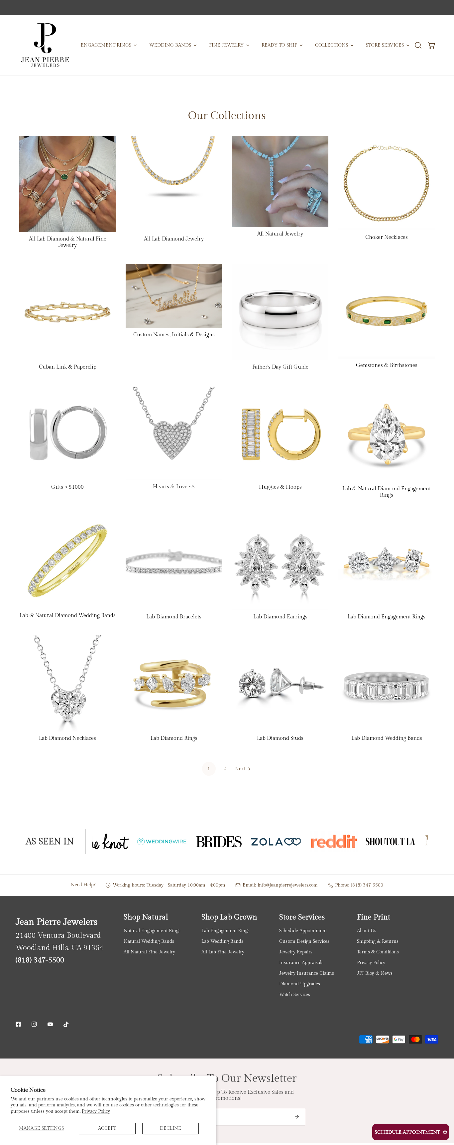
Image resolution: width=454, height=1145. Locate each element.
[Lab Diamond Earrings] (280, 561)
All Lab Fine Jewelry (222, 952)
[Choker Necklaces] (386, 183)
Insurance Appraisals (301, 962)
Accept (107, 1128)
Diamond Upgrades (299, 984)
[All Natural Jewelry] (280, 181)
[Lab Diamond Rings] (174, 683)
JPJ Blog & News (375, 973)
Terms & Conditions (378, 952)
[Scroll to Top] (442, 1110)
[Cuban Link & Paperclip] (67, 312)
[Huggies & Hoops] (280, 433)
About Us (366, 930)
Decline (170, 1128)
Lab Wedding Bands (222, 941)
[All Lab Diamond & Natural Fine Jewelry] (67, 184)
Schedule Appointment (303, 930)
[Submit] (296, 1117)
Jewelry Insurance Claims (306, 973)
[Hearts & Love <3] (174, 433)
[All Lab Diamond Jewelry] (174, 184)
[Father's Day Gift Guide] (280, 312)
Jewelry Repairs (295, 952)
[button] (432, 45)
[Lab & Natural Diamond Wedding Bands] (67, 560)
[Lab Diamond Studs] (280, 683)
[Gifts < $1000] (67, 433)
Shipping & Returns (377, 941)
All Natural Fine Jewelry (149, 952)
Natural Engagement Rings (152, 930)
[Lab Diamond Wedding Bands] (386, 683)
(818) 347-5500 (367, 885)
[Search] (418, 45)
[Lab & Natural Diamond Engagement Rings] (386, 434)
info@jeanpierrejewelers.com (288, 885)
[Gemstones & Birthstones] (386, 311)
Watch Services (294, 994)
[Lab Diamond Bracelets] (174, 561)
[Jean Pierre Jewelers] (45, 45)
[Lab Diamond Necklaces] (67, 683)
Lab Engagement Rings (225, 930)
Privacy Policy (96, 1111)
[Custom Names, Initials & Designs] (174, 296)
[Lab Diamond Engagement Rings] (386, 561)
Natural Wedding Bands (149, 941)
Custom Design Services (304, 941)
